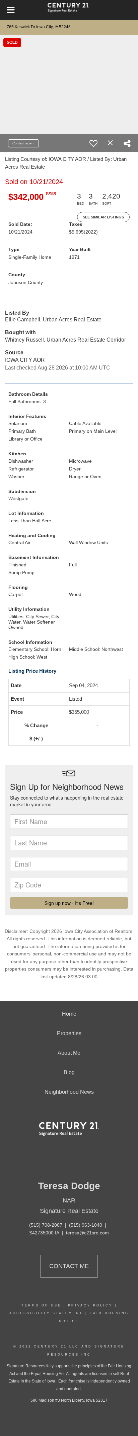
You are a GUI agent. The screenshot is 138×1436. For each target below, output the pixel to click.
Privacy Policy (90, 1305)
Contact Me (69, 1266)
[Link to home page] (69, 10)
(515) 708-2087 (45, 1225)
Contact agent (23, 143)
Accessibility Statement (46, 1313)
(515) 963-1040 (85, 1225)
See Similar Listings (103, 217)
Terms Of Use (41, 1305)
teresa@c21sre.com (87, 1232)
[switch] (93, 143)
